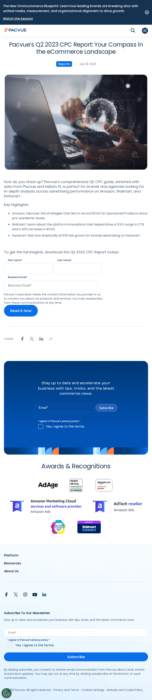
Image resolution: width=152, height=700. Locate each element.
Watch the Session (18, 18)
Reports (64, 64)
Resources (12, 563)
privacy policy (70, 421)
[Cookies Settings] (6, 693)
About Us (11, 571)
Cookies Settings (92, 690)
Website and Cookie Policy (124, 690)
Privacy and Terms (66, 690)
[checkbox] (76, 426)
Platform (11, 555)
